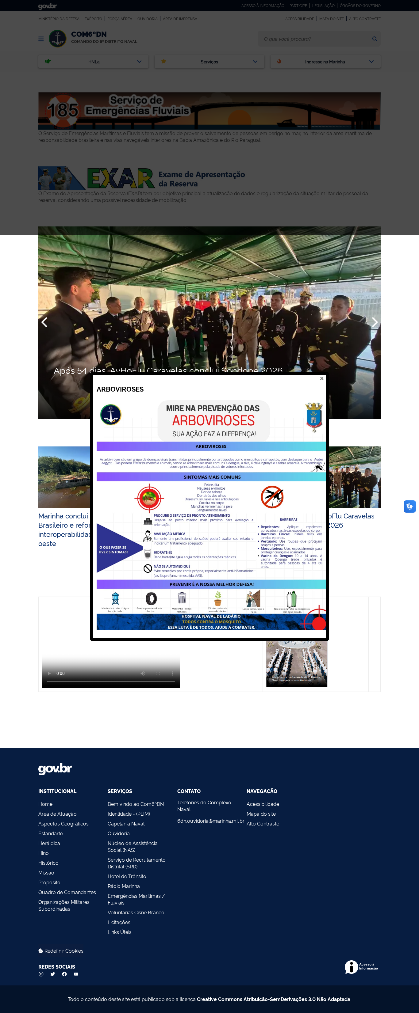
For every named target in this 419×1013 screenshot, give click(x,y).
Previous (44, 322)
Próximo (374, 322)
